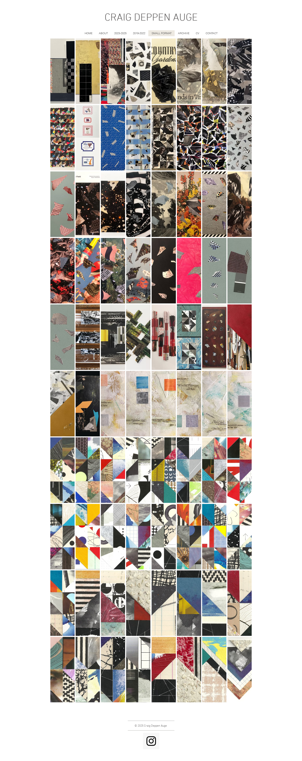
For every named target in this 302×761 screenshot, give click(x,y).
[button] (62, 71)
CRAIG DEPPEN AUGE (151, 18)
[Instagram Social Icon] (151, 741)
